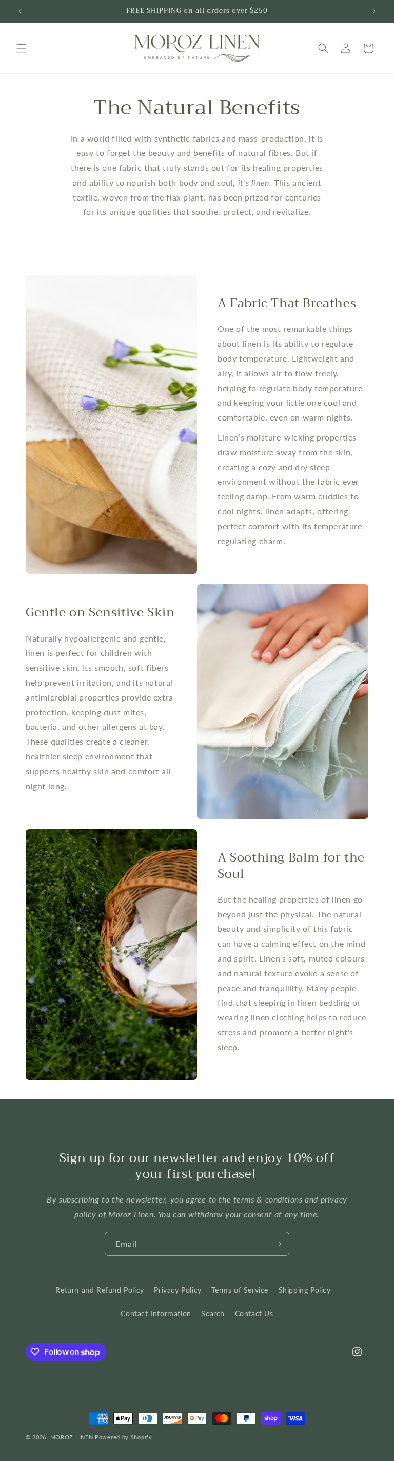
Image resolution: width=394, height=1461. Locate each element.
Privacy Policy (177, 1290)
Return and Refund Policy (99, 1290)
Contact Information (156, 1313)
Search (213, 1313)
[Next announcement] (374, 11)
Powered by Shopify (123, 1437)
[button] (21, 48)
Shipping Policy (305, 1290)
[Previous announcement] (20, 11)
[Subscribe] (277, 1244)
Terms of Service (239, 1290)
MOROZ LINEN (71, 1437)
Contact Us (254, 1313)
